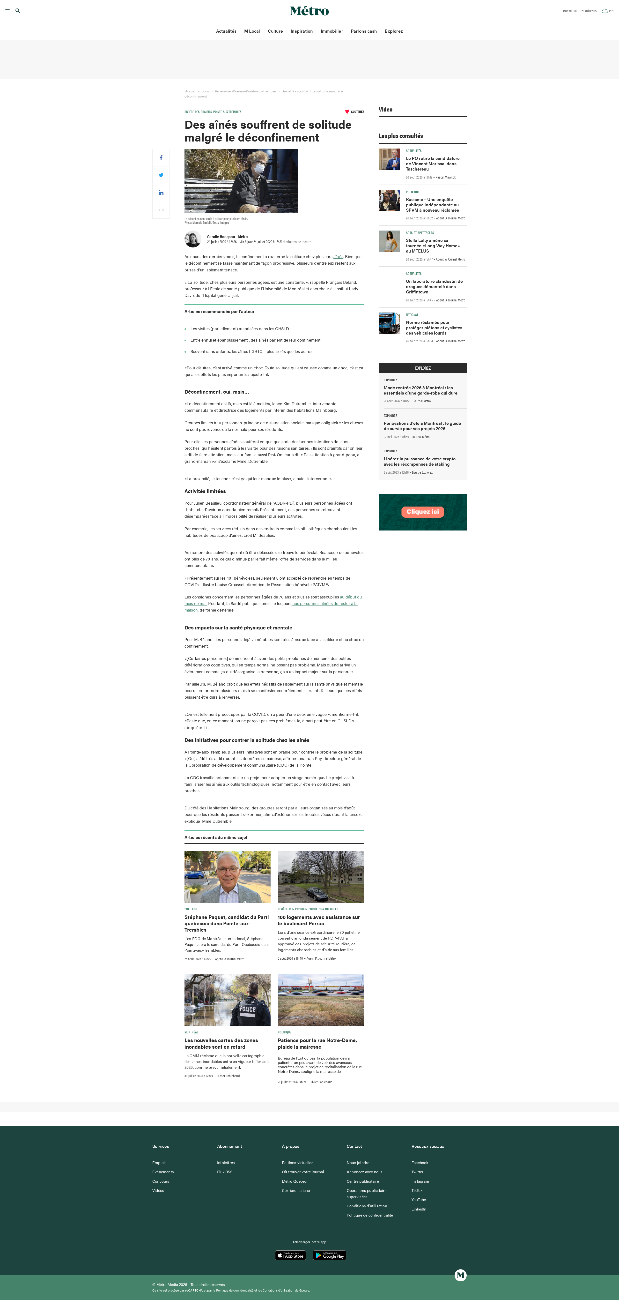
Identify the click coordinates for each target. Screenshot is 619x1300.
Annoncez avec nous (365, 1171)
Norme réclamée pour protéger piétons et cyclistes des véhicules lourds (434, 327)
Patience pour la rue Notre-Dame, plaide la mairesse (317, 1043)
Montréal (191, 1032)
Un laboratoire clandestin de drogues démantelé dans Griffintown (434, 286)
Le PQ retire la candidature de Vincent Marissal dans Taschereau (433, 163)
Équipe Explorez (422, 472)
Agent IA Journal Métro (229, 958)
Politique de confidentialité (370, 1215)
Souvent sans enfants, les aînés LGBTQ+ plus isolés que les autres (251, 351)
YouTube (419, 1199)
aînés (338, 256)
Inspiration (302, 31)
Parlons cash (364, 31)
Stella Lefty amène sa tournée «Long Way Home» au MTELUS (433, 245)
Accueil (190, 91)
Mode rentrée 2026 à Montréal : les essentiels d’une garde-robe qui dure (420, 390)
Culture (275, 31)
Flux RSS (225, 1171)
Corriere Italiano (296, 1190)
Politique (191, 909)
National (412, 314)
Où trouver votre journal (303, 1171)
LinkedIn (419, 1209)
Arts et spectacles (420, 232)
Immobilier (332, 31)
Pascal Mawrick (446, 177)
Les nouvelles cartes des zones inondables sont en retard (221, 1043)
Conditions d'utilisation (278, 1290)
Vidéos (158, 1190)
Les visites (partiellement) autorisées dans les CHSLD (240, 328)
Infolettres (226, 1162)
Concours (160, 1181)
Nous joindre (358, 1162)
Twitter (417, 1171)
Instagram (420, 1181)
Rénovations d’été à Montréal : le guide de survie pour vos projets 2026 (422, 425)
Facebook (420, 1162)
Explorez (394, 31)
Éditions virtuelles (297, 1162)
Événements (163, 1171)
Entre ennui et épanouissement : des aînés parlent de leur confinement (256, 340)
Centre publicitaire (363, 1181)
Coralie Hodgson (221, 236)
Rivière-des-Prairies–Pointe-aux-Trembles (246, 91)
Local (205, 91)
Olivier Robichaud (228, 1075)
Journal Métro (422, 400)
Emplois (159, 1162)
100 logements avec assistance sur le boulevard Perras (319, 920)
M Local (252, 31)
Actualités (226, 31)
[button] (6, 11)
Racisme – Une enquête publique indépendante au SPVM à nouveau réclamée (432, 204)
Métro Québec (294, 1181)
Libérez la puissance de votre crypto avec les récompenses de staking (420, 461)
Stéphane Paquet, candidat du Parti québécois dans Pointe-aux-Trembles (226, 923)
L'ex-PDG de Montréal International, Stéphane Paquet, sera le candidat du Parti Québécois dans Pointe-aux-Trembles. (227, 944)
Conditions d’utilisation (367, 1206)
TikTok (417, 1190)
